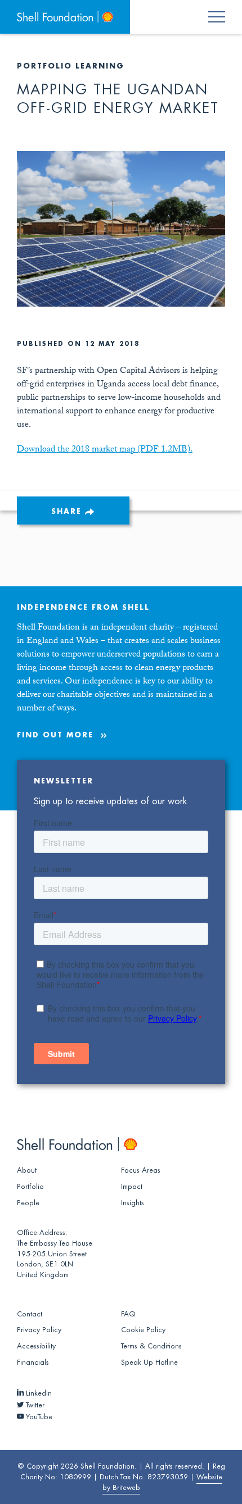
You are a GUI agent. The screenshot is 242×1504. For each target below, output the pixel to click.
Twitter (34, 1405)
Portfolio (30, 1186)
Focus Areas (140, 1170)
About (27, 1170)
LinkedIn (38, 1393)
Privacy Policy (39, 1330)
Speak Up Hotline (149, 1362)
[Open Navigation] (223, 17)
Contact (29, 1314)
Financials (33, 1362)
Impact (131, 1186)
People (28, 1203)
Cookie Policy (143, 1330)
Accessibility (36, 1346)
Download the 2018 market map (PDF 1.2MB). (104, 450)
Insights (132, 1203)
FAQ (128, 1314)
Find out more (55, 735)
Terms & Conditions (151, 1346)
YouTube (38, 1417)
